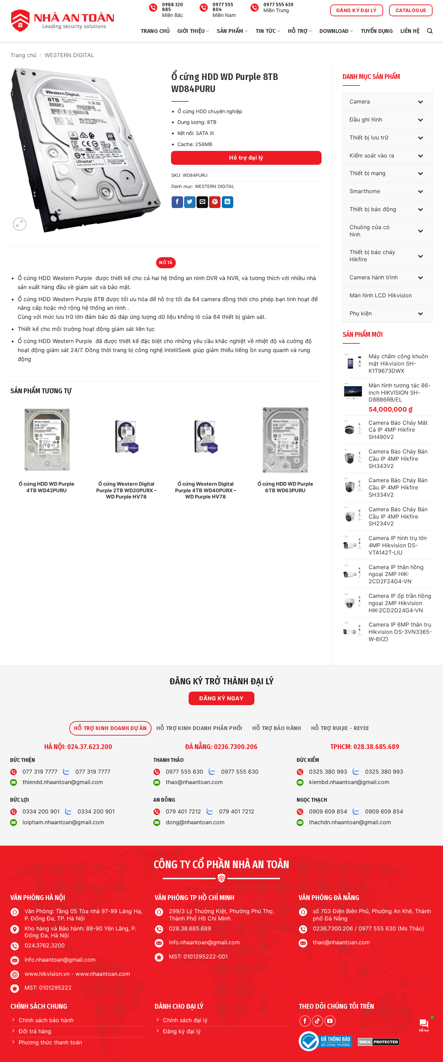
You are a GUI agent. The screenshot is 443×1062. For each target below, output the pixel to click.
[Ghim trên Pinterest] (214, 202)
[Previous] (11, 458)
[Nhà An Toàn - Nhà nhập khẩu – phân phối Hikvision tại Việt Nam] (62, 21)
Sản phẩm (230, 31)
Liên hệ (409, 31)
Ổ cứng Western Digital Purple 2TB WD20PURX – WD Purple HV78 (126, 490)
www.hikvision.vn (47, 973)
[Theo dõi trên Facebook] (305, 1021)
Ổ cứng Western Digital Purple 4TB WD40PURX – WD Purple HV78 (205, 490)
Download (334, 31)
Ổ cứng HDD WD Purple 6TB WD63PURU (285, 487)
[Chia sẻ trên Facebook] (177, 202)
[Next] (321, 458)
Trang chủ (155, 31)
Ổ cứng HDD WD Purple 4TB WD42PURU (46, 487)
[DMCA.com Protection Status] (379, 1041)
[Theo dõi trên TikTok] (317, 1021)
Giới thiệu (191, 31)
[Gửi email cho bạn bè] (202, 202)
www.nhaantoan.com (102, 973)
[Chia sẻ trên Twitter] (190, 202)
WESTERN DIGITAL (69, 55)
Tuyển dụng (377, 31)
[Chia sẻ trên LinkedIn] (227, 202)
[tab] (110, 728)
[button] (430, 31)
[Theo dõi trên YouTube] (330, 1021)
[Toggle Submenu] (420, 101)
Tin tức (265, 31)
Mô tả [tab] (165, 262)
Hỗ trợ (297, 31)
